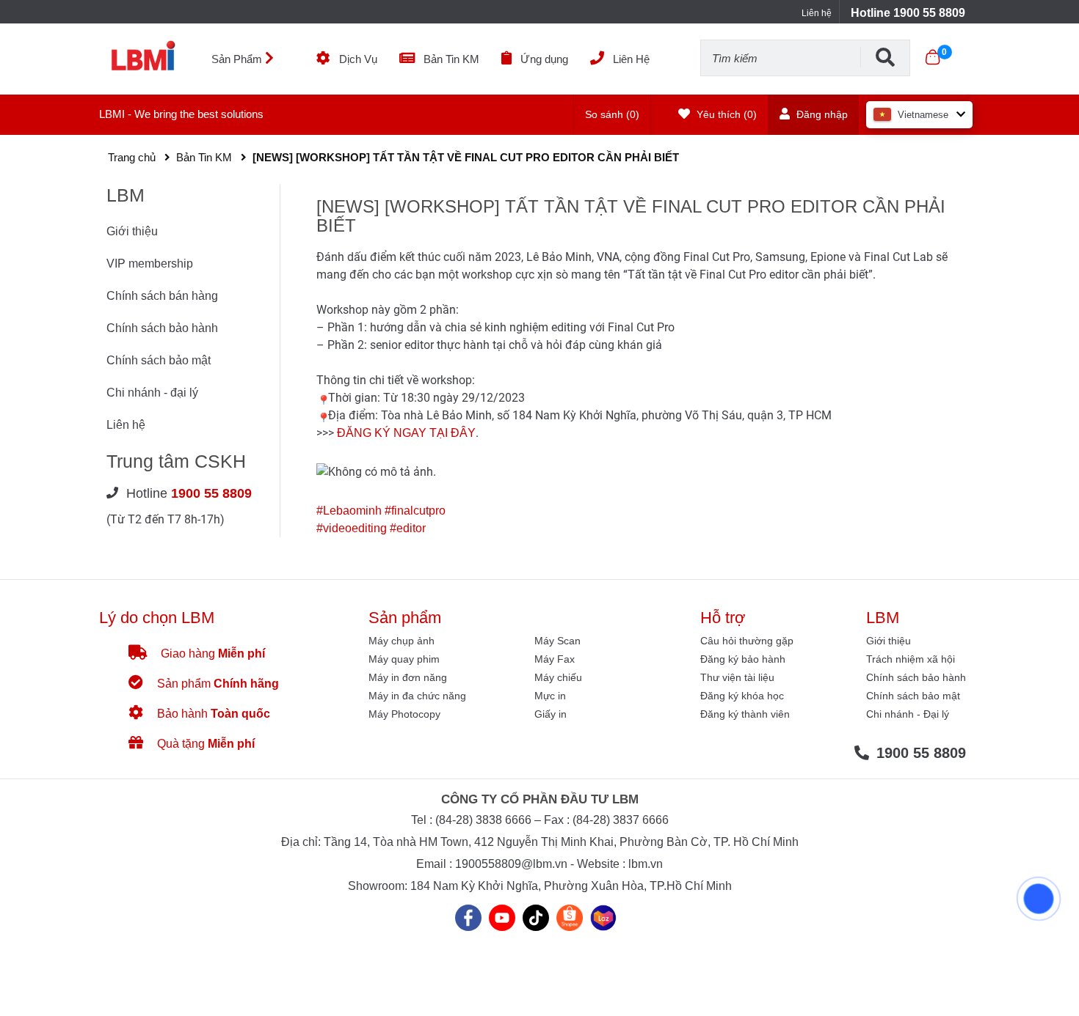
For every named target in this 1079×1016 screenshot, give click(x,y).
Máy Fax (554, 659)
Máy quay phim (404, 659)
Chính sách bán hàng (162, 296)
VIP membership (149, 263)
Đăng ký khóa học (742, 696)
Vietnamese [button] (923, 114)
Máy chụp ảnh (401, 641)
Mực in (550, 696)
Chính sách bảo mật (158, 360)
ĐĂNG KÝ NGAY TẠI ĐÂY (405, 433)
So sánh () (612, 114)
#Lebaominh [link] (349, 510)
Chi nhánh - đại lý (152, 392)
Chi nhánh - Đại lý (907, 714)
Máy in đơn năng (407, 677)
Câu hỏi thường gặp (746, 641)
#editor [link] (408, 528)
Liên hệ (817, 13)
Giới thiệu (132, 231)
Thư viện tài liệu (737, 677)
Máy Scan (557, 641)
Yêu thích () (725, 114)
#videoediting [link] (351, 528)
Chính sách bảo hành (162, 328)
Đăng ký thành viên (745, 714)
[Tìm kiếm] (885, 57)
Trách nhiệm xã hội (910, 659)
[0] (932, 57)
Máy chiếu (558, 677)
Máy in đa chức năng (417, 696)
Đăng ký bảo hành (742, 659)
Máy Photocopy (404, 714)
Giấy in (550, 714)
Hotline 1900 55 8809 (908, 13)
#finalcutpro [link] (415, 510)
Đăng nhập (820, 114)
